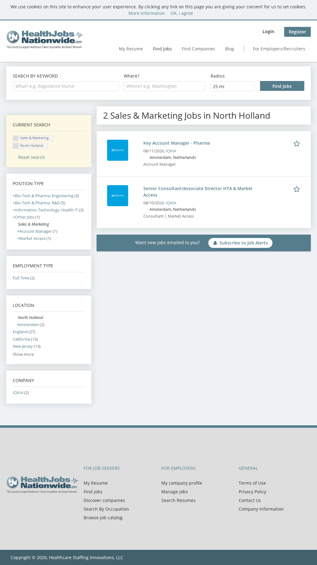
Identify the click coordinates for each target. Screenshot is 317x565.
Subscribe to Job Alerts (243, 243)
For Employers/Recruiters (279, 49)
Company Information (261, 509)
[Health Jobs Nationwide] (44, 39)
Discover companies (104, 500)
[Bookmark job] (297, 142)
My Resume (131, 49)
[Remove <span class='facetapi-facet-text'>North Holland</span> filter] (16, 145)
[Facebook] (10, 506)
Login (268, 31)
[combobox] (66, 86)
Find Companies (198, 49)
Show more (23, 354)
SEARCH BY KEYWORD (35, 76)
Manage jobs (174, 492)
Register (297, 32)
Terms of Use (252, 483)
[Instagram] (40, 506)
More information (146, 13)
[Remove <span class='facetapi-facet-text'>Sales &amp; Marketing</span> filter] (16, 138)
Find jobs (93, 492)
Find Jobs (162, 49)
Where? (131, 76)
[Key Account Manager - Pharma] (117, 150)
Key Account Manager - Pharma (176, 143)
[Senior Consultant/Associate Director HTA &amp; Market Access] (117, 195)
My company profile (181, 483)
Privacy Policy (252, 492)
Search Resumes (178, 500)
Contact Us (250, 500)
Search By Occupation (106, 509)
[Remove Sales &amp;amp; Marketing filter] (15, 224)
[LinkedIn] (31, 506)
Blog (229, 49)
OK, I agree (182, 13)
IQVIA (171, 151)
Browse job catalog (103, 517)
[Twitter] (20, 506)
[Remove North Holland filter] (15, 317)
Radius (218, 76)
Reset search (31, 157)
